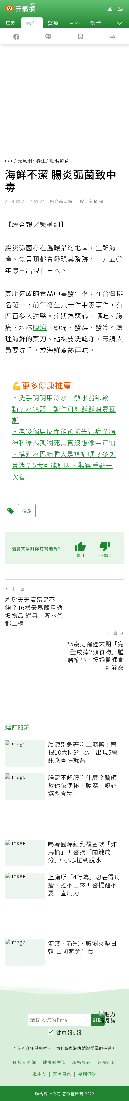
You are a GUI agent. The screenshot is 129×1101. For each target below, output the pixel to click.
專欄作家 (87, 1073)
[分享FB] (16, 36)
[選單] (120, 9)
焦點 (11, 23)
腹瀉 (40, 327)
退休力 (39, 1073)
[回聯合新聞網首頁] (9, 9)
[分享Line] (48, 36)
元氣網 (25, 160)
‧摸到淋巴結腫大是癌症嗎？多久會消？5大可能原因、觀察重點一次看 (64, 465)
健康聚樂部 (54, 1062)
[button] (119, 23)
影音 (95, 23)
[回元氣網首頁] (25, 8)
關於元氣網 (24, 1062)
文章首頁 (62, 1073)
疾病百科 (107, 1062)
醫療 (53, 23)
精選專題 (81, 1062)
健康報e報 (69, 1032)
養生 (32, 23)
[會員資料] (110, 9)
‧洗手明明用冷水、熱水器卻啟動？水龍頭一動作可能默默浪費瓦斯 (64, 409)
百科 (74, 23)
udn (9, 160)
